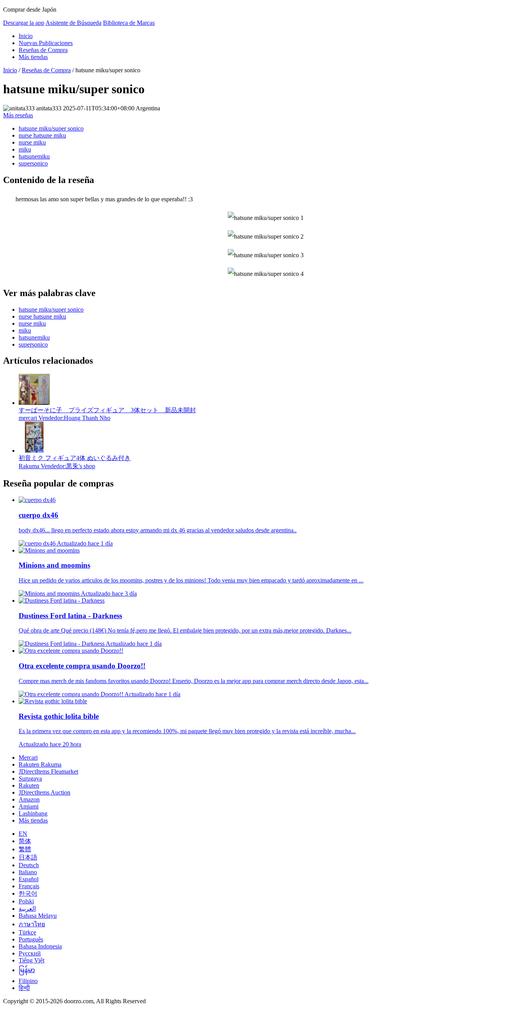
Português (31, 939)
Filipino (28, 981)
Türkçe (27, 932)
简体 (25, 841)
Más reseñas (18, 115)
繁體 (25, 849)
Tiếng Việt (31, 960)
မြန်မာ (27, 970)
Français (29, 886)
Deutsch (29, 865)
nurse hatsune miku (42, 135)
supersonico (33, 163)
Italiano (28, 872)
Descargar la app (23, 22)
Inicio (26, 36)
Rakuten (29, 785)
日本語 (28, 857)
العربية (27, 908)
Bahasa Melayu (38, 915)
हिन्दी (24, 988)
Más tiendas (33, 57)
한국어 (28, 893)
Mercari (28, 757)
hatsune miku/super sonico (51, 128)
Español (28, 879)
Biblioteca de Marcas (129, 22)
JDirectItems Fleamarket (48, 771)
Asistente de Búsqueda (73, 22)
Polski (26, 901)
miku (25, 149)
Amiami (28, 806)
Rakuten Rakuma (40, 764)
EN (23, 833)
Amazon (29, 799)
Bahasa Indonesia (40, 946)
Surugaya (30, 778)
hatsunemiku (34, 156)
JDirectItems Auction (44, 792)
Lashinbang (33, 813)
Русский (30, 953)
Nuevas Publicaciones (46, 43)
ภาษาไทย (32, 924)
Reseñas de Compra (43, 50)
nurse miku (32, 142)
